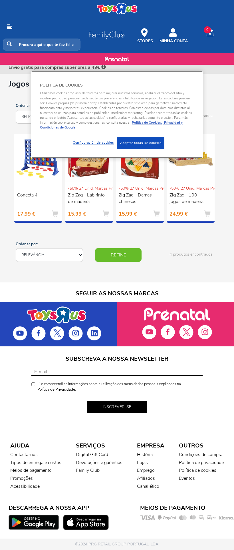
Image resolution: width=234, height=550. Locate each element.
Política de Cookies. (147, 122)
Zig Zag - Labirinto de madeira (86, 198)
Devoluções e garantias (99, 462)
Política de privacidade (201, 462)
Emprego (146, 470)
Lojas (142, 462)
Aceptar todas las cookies (140, 142)
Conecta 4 (27, 195)
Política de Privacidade (56, 389)
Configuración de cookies (93, 142)
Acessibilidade (25, 486)
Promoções (21, 478)
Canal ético (148, 486)
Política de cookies (197, 470)
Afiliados (146, 478)
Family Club (88, 470)
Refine (118, 255)
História (145, 454)
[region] (117, 114)
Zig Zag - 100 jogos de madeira (186, 198)
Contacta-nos (24, 454)
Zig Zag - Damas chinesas (135, 198)
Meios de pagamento (31, 470)
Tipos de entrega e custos (35, 462)
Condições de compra (200, 454)
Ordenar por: (27, 105)
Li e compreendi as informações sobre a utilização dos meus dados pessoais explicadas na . (109, 387)
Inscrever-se (117, 407)
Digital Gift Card (92, 454)
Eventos (187, 478)
